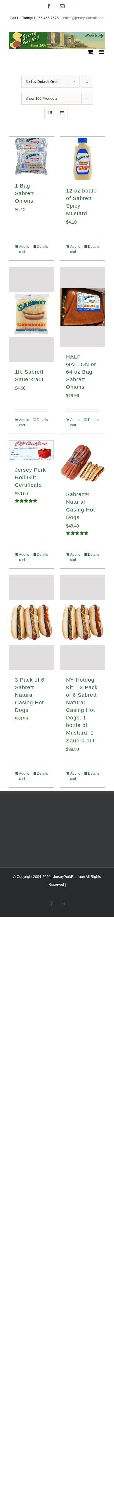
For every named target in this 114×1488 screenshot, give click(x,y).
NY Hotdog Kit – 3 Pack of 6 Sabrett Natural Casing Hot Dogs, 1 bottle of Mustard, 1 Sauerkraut (82, 710)
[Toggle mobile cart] (90, 52)
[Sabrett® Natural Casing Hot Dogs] (82, 462)
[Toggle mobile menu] (102, 52)
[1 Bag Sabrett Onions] (31, 156)
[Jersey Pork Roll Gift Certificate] (31, 450)
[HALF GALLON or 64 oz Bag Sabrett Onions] (82, 307)
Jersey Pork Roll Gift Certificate (30, 477)
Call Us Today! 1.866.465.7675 (34, 18)
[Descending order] (87, 82)
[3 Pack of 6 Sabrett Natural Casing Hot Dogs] (31, 622)
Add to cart (24, 249)
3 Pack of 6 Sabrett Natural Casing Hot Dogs (29, 695)
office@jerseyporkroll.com (83, 18)
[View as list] (62, 113)
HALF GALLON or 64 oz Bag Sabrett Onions (81, 372)
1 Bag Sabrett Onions (24, 193)
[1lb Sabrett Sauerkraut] (31, 314)
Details (42, 247)
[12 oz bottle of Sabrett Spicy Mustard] (82, 159)
